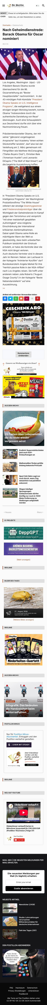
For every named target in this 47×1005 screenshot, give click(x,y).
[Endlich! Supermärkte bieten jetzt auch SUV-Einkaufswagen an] (10, 454)
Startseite (7, 25)
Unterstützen (33, 991)
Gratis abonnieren (23, 888)
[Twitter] (10, 298)
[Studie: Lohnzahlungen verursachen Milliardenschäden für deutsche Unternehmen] (10, 921)
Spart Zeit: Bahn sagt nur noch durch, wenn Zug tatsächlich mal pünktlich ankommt (30, 479)
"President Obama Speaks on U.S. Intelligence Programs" (22, 103)
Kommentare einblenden (23, 354)
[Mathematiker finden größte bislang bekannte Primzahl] (10, 467)
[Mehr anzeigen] (32, 298)
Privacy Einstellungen (17, 991)
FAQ (11, 988)
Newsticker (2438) (27, 904)
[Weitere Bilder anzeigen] (23, 620)
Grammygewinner (33, 206)
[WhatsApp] (15, 298)
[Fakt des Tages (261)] (10, 934)
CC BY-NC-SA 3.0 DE (15, 1001)
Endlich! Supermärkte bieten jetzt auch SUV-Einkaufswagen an (31, 452)
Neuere (8, 512)
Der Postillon (24, 998)
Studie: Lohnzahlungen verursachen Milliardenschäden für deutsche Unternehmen (29, 920)
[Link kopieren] (26, 298)
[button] (3, 6)
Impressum (20, 988)
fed (4, 288)
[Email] (21, 298)
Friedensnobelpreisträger (19, 209)
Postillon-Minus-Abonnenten (18, 735)
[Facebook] (5, 298)
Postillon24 (23, 994)
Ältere (39, 512)
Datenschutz (18, 25)
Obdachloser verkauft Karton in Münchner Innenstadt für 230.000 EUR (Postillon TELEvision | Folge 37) (23, 828)
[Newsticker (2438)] (10, 908)
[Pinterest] (37, 298)
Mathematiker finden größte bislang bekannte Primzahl (31, 464)
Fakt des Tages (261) (28, 930)
